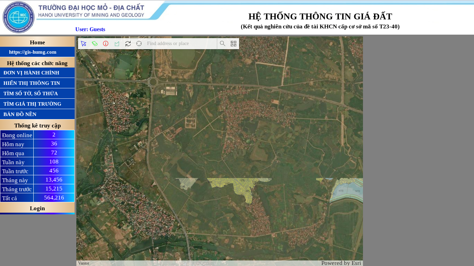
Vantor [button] (83, 263)
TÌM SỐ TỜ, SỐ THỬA (30, 93)
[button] (139, 43)
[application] (219, 151)
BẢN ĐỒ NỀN (19, 114)
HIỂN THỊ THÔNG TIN (31, 83)
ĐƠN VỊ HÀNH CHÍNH (31, 73)
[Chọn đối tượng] (83, 43)
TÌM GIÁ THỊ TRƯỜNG (32, 104)
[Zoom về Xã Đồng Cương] (128, 43)
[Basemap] (233, 43)
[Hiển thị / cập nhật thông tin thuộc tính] (105, 43)
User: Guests (90, 29)
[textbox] (181, 43)
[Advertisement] (418, 81)
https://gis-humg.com (30, 52)
